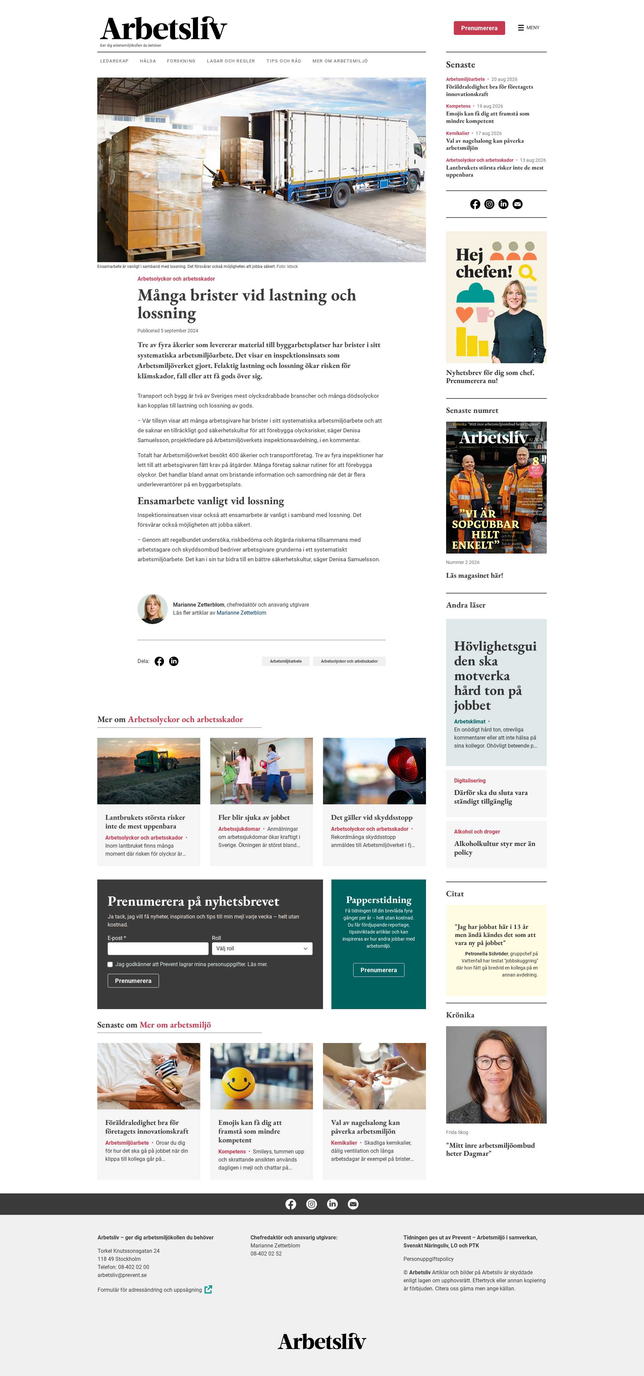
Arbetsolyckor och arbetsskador (176, 279)
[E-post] (518, 204)
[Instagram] (489, 204)
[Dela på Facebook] (159, 661)
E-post (117, 938)
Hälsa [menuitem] (148, 60)
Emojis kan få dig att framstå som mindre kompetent (488, 117)
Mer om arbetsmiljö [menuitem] (340, 60)
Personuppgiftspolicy (429, 1259)
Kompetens (459, 106)
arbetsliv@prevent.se (122, 1275)
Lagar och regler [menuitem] (231, 60)
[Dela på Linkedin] (173, 661)
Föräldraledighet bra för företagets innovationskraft (489, 90)
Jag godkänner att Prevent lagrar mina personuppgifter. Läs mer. (191, 964)
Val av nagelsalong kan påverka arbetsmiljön (485, 144)
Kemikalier (458, 133)
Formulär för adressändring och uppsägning (150, 1290)
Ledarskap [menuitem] (114, 60)
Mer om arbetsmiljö (175, 1024)
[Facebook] (475, 204)
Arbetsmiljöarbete (286, 661)
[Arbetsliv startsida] (322, 1341)
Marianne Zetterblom (241, 613)
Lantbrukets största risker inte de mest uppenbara (495, 171)
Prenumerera (479, 28)
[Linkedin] (503, 204)
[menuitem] (263, 28)
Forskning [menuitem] (181, 60)
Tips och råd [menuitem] (284, 60)
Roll (216, 938)
